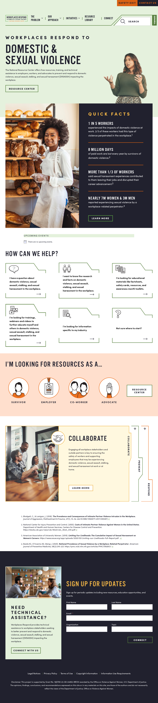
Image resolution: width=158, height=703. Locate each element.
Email (68, 613)
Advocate (109, 402)
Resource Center (22, 88)
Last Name (116, 602)
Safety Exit (127, 2)
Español (154, 20)
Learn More (100, 218)
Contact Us (147, 2)
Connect (140, 640)
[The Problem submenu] (42, 18)
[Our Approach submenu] (60, 18)
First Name (71, 602)
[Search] (119, 21)
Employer (48, 402)
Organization (72, 624)
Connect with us (26, 650)
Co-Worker (79, 402)
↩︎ (109, 519)
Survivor (18, 402)
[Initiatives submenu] (79, 18)
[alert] (79, 241)
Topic (114, 624)
